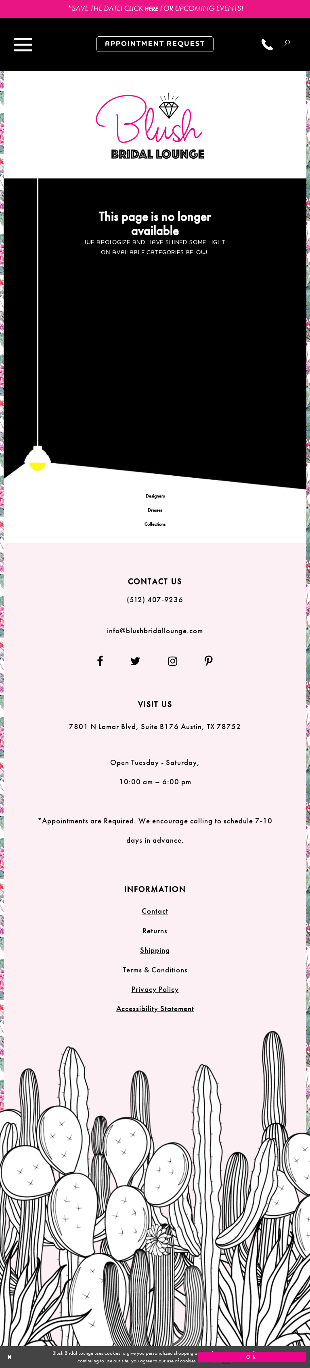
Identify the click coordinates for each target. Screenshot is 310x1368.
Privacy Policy (155, 989)
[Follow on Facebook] (106, 661)
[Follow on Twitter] (135, 661)
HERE (151, 9)
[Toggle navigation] (23, 45)
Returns (155, 931)
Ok (252, 1357)
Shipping (155, 950)
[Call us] (267, 44)
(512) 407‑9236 (155, 600)
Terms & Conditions (155, 970)
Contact (155, 911)
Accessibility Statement (155, 1008)
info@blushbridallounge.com (155, 631)
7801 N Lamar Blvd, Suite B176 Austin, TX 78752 (155, 726)
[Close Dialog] (58, 1357)
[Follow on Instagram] (173, 661)
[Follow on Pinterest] (203, 661)
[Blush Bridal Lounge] (150, 126)
